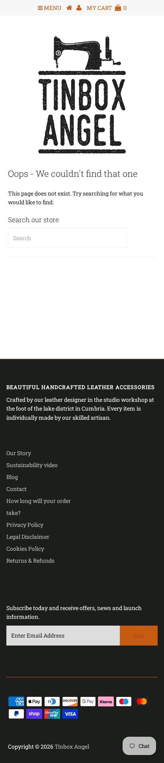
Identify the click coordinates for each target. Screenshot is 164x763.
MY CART (107, 8)
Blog (12, 477)
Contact (16, 489)
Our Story (18, 453)
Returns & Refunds (30, 560)
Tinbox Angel (72, 746)
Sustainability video (32, 465)
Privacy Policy (24, 524)
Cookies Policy (25, 548)
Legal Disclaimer (27, 536)
